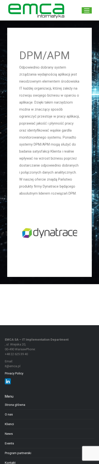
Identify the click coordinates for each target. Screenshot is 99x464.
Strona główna (15, 405)
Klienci (9, 424)
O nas (9, 414)
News (9, 434)
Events (9, 443)
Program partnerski (18, 453)
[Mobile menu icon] (87, 10)
